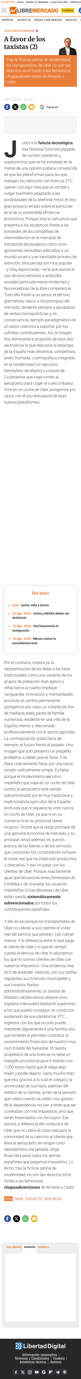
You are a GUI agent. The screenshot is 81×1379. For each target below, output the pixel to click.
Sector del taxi (52, 1198)
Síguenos (52, 107)
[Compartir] (7, 107)
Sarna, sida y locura (30, 605)
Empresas (8, 20)
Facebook (15, 1372)
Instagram (29, 1372)
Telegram (57, 1372)
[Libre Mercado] (34, 10)
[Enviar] (23, 107)
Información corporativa (39, 1355)
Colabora (67, 10)
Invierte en (24, 20)
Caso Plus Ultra (59, 2)
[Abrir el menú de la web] (5, 11)
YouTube (36, 1372)
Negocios (71, 20)
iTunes (64, 1372)
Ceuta (20, 2)
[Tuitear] (15, 107)
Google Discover (43, 1372)
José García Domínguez (19, 30)
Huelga (18, 1198)
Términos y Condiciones (32, 1358)
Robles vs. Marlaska (37, 2)
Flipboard (50, 1372)
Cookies (59, 1358)
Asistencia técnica (33, 1362)
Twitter (22, 1372)
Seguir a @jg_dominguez (37, 30)
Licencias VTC (33, 1198)
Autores (55, 1362)
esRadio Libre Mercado (48, 20)
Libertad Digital (40, 1346)
